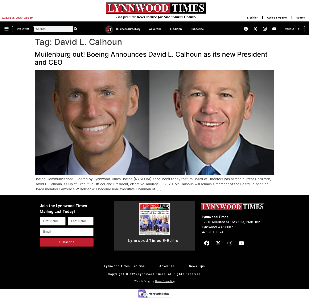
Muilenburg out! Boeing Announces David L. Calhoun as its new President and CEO (151, 58)
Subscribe (197, 29)
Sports (300, 17)
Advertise (155, 29)
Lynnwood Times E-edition (124, 266)
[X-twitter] (255, 29)
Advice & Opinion (277, 17)
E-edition (252, 17)
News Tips (197, 266)
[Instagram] (265, 29)
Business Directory (128, 29)
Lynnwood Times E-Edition (154, 241)
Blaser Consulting (165, 281)
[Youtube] (274, 29)
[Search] (75, 29)
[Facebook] (246, 29)
